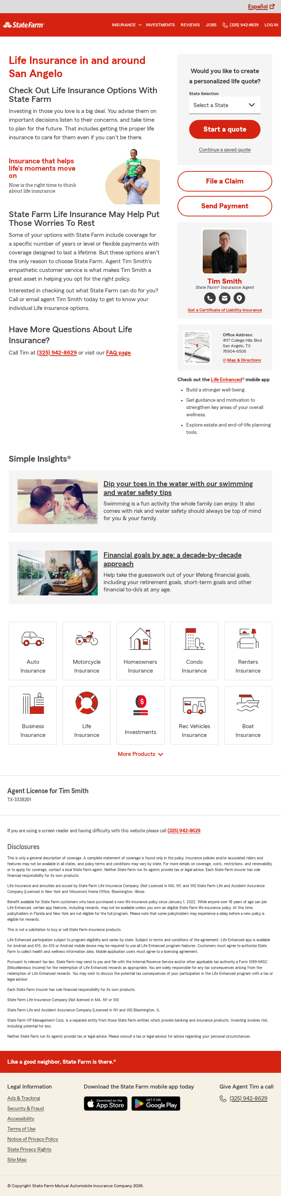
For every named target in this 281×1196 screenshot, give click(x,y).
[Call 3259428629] (210, 298)
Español (258, 7)
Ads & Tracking (23, 1098)
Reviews (190, 25)
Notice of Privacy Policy (32, 1139)
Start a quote (224, 129)
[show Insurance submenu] (139, 25)
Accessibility (20, 1118)
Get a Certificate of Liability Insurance (225, 310)
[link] (24, 25)
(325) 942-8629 (244, 25)
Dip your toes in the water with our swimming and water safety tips (178, 488)
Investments (160, 25)
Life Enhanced (226, 379)
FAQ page (118, 353)
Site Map (17, 1159)
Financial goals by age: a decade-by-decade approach (172, 560)
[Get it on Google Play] (155, 1103)
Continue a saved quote (225, 149)
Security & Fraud (25, 1108)
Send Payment (224, 206)
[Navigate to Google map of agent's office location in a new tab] (239, 298)
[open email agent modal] (225, 299)
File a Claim (225, 181)
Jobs (211, 25)
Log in (271, 25)
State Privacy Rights (29, 1149)
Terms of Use (21, 1129)
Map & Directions (244, 360)
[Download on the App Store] (106, 1103)
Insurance (124, 25)
